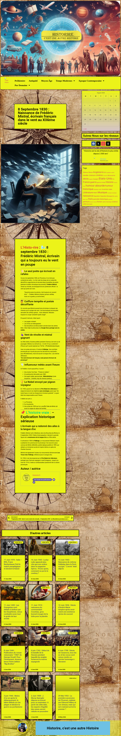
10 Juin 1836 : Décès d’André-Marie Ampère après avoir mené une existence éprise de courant (67, 609)
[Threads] (108, 143)
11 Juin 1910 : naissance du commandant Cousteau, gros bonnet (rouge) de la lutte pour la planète (39, 610)
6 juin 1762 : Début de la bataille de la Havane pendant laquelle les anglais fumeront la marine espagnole (40, 656)
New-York (85, 199)
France (86, 182)
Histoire (109, 182)
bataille (85, 175)
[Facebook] (93, 143)
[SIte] (34, 482)
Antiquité (33, 81)
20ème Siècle (88, 172)
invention (105, 189)
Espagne (95, 179)
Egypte (91, 179)
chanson (92, 175)
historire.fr (36, 475)
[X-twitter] (98, 143)
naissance (88, 195)
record (95, 202)
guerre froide (101, 182)
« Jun (85, 129)
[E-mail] (54, 479)
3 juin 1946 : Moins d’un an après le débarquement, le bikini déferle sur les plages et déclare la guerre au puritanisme (13, 701)
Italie (110, 189)
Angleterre (98, 172)
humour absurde (95, 185)
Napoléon (97, 196)
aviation (109, 172)
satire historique (107, 202)
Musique (102, 192)
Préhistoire (20, 81)
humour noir (97, 189)
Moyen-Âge (46, 81)
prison (91, 202)
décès (86, 179)
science (115, 202)
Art (105, 172)
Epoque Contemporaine (90, 81)
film (113, 179)
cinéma (99, 175)
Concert (105, 175)
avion (112, 172)
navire (116, 196)
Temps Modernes (64, 81)
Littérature (88, 192)
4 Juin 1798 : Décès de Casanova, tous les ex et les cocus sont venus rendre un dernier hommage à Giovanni (67, 656)
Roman (99, 202)
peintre (110, 199)
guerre (93, 182)
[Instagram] (103, 143)
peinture (86, 202)
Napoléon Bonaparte (107, 196)
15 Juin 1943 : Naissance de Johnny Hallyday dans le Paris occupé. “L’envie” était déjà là (67, 564)
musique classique (112, 192)
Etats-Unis (105, 178)
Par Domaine (21, 85)
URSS (85, 204)
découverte (111, 175)
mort (95, 192)
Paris (90, 199)
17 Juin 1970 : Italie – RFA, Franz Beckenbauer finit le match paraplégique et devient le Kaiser (13, 564)
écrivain (89, 204)
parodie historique (100, 199)
